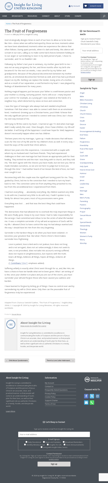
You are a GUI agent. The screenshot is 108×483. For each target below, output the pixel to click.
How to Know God (87, 170)
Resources (32, 16)
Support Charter (51, 400)
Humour (83, 173)
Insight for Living (32, 34)
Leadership (84, 184)
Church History (86, 114)
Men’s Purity (85, 198)
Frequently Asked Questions (56, 390)
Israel (82, 177)
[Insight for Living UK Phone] (92, 402)
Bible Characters (86, 100)
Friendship (84, 145)
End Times (84, 135)
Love (82, 187)
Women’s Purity (86, 236)
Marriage (83, 191)
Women (83, 232)
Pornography (85, 208)
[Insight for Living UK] (23, 6)
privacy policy (86, 72)
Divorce (83, 124)
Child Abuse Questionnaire (17, 360)
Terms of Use (50, 404)
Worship (83, 243)
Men (82, 194)
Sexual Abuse (16, 314)
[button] (104, 16)
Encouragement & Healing (90, 131)
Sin (81, 218)
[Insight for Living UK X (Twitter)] (92, 396)
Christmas (84, 107)
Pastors (83, 205)
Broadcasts (17, 16)
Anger (82, 93)
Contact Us (49, 386)
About (57, 16)
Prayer (82, 212)
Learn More (10, 411)
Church (83, 110)
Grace (82, 159)
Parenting (84, 201)
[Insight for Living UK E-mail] (86, 402)
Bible (82, 96)
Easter (82, 128)
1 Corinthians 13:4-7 (18, 263)
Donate (78, 16)
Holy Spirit (84, 166)
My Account (75, 6)
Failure (82, 138)
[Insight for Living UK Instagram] (97, 396)
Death (82, 121)
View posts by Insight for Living (33, 326)
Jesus (82, 180)
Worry (82, 239)
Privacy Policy (50, 393)
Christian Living (86, 103)
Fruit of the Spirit (86, 149)
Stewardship (85, 225)
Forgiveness (85, 142)
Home (4, 16)
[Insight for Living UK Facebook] (86, 396)
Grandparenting (86, 163)
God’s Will (84, 156)
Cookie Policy (50, 397)
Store (67, 16)
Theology (83, 229)
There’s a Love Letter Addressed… (60, 360)
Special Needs (85, 222)
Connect (46, 16)
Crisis (82, 117)
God (81, 152)
